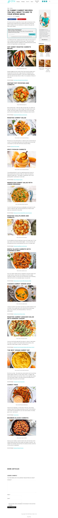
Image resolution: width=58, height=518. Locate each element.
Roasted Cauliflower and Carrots (20, 246)
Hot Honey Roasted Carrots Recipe (21, 80)
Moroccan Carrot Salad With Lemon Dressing (23, 212)
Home (8, 8)
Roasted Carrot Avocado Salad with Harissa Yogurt (24, 347)
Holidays (23, 1)
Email (8, 498)
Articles (11, 8)
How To (27, 1)
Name (8, 494)
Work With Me (37, 2)
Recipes (18, 1)
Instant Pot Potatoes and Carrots (20, 114)
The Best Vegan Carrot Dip (19, 381)
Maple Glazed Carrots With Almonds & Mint (22, 280)
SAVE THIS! (32, 34)
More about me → (45, 39)
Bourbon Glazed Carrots (18, 448)
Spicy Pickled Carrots (18, 179)
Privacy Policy (29, 516)
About (32, 1)
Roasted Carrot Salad (15, 146)
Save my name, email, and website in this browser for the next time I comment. (22, 504)
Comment (9, 479)
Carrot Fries (16, 414)
